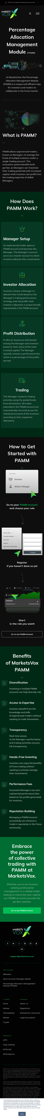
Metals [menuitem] (6, 1017)
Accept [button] (22, 1114)
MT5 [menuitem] (5, 1040)
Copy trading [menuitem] (9, 1044)
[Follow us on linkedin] (13, 943)
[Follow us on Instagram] (25, 943)
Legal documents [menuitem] (27, 1017)
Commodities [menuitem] (9, 1013)
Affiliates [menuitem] (7, 974)
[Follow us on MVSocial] (22, 949)
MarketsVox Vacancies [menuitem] (30, 1013)
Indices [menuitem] (6, 1008)
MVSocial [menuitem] (7, 1049)
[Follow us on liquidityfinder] (36, 943)
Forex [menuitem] (5, 1003)
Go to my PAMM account (22, 634)
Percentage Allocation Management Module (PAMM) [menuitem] (19, 984)
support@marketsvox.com (22, 956)
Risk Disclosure (11, 1084)
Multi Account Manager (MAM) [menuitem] (17, 979)
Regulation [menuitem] (25, 1008)
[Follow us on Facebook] (7, 943)
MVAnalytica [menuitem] (9, 1054)
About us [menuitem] (24, 1003)
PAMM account (29, 504)
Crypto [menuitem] (6, 1022)
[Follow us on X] (19, 943)
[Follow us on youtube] (30, 943)
